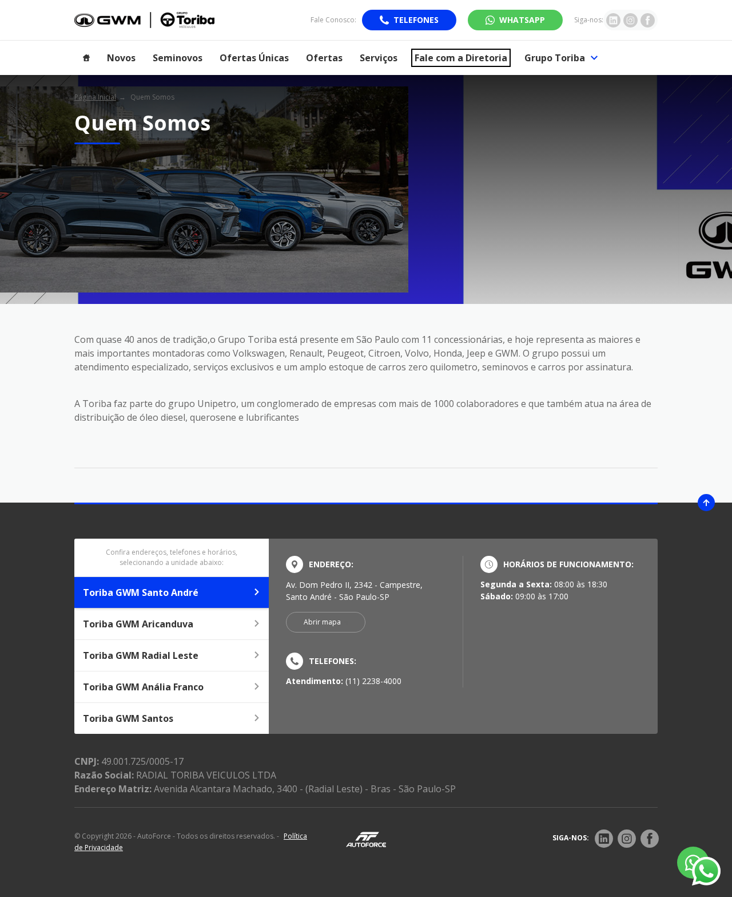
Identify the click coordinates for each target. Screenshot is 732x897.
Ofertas (324, 58)
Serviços (378, 58)
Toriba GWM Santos (128, 718)
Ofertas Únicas (254, 58)
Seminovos (177, 58)
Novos (121, 58)
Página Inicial (95, 97)
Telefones (416, 19)
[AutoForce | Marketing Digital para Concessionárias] (366, 839)
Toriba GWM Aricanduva (138, 624)
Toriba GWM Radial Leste (140, 655)
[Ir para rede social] (613, 20)
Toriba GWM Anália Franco (143, 687)
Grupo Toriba (554, 58)
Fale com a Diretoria (461, 58)
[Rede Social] (604, 839)
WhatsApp (522, 19)
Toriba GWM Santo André (140, 592)
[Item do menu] (86, 58)
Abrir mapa (322, 622)
